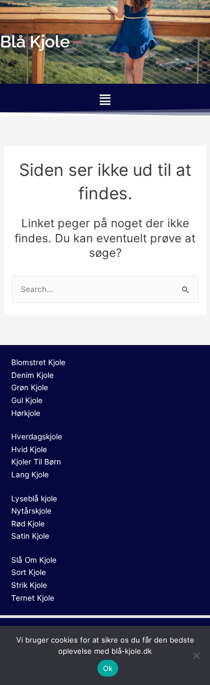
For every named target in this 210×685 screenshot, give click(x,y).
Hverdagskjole (36, 436)
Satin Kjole (30, 535)
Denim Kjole (32, 375)
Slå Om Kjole (34, 559)
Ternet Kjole (32, 597)
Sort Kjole (28, 572)
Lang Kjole (30, 474)
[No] (196, 655)
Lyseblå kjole (34, 498)
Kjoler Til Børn (36, 461)
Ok (108, 668)
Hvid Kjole (29, 449)
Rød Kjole (28, 523)
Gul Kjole (27, 400)
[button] (104, 99)
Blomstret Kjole (38, 362)
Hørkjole (25, 413)
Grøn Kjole (29, 387)
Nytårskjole (31, 510)
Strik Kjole (29, 585)
